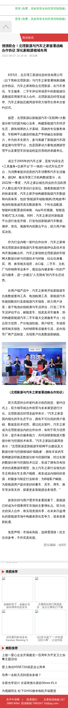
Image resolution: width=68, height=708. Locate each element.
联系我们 (32, 699)
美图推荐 (12, 571)
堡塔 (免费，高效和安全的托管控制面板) (40, 8)
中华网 (10, 38)
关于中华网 (12, 699)
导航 (60, 37)
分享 (64, 37)
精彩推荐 (12, 648)
